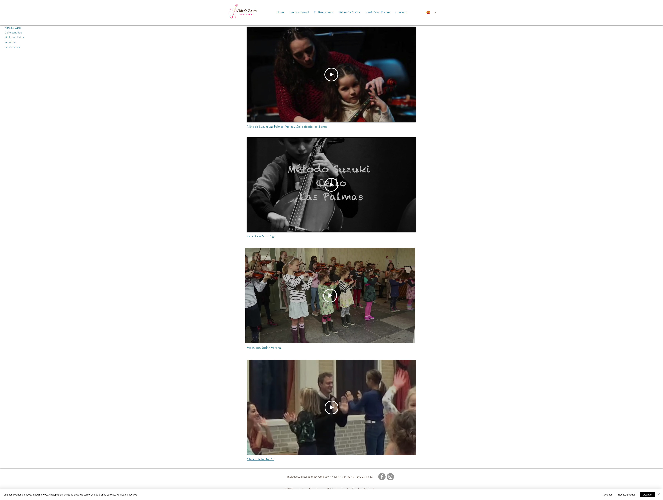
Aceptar (647, 494)
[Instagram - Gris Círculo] (390, 476)
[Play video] (331, 74)
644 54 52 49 (346, 477)
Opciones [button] (607, 494)
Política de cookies (127, 494)
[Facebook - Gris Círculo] (382, 476)
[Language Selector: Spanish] (430, 12)
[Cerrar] (659, 494)
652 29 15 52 (365, 477)
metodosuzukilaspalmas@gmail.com (309, 477)
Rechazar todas (626, 494)
